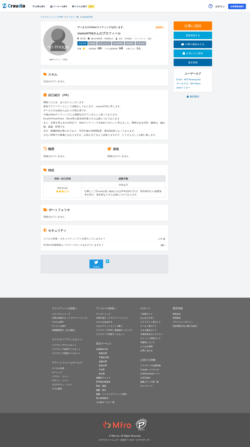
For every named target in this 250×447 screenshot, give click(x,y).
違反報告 (194, 96)
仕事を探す (40, 6)
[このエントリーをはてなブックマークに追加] (112, 261)
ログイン (220, 6)
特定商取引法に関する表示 (185, 326)
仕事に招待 (192, 26)
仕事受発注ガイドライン (151, 334)
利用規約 (177, 318)
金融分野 (103, 361)
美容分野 (103, 365)
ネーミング (57, 372)
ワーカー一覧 (72, 17)
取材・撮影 (101, 386)
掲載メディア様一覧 (149, 382)
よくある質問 (146, 346)
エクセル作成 (58, 368)
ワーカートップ (103, 314)
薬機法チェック (103, 378)
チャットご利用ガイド (150, 338)
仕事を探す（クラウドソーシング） (112, 318)
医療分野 (103, 353)
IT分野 (102, 369)
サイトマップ (146, 386)
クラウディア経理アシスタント (66, 349)
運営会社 (177, 314)
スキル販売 (57, 388)
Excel (179, 79)
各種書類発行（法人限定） (64, 330)
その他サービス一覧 (105, 402)
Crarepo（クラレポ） (150, 369)
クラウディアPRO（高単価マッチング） (114, 330)
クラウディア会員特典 (150, 365)
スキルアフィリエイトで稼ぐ (109, 326)
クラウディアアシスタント (64, 345)
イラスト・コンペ (60, 376)
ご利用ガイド (146, 314)
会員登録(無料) (237, 6)
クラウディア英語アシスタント (66, 353)
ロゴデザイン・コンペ (62, 384)
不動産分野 (104, 357)
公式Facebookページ (150, 373)
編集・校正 (101, 390)
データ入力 (182, 83)
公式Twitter (145, 378)
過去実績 (193, 62)
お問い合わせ (146, 350)
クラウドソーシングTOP (52, 17)
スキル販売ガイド (148, 330)
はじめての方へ (147, 318)
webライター (183, 87)
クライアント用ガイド (150, 322)
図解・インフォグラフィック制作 (111, 394)
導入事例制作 (102, 398)
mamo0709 (87, 17)
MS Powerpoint (192, 79)
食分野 (102, 373)
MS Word (195, 83)
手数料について (147, 342)
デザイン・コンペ (60, 380)
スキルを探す (83, 6)
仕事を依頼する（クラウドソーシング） (70, 318)
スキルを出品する (104, 322)
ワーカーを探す (60, 6)
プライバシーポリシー (183, 322)
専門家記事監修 (103, 382)
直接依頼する (193, 35)
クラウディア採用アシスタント (110, 334)
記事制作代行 (102, 349)
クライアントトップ (61, 314)
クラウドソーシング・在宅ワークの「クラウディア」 (125, 440)
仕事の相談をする (194, 44)
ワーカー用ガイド (148, 326)
